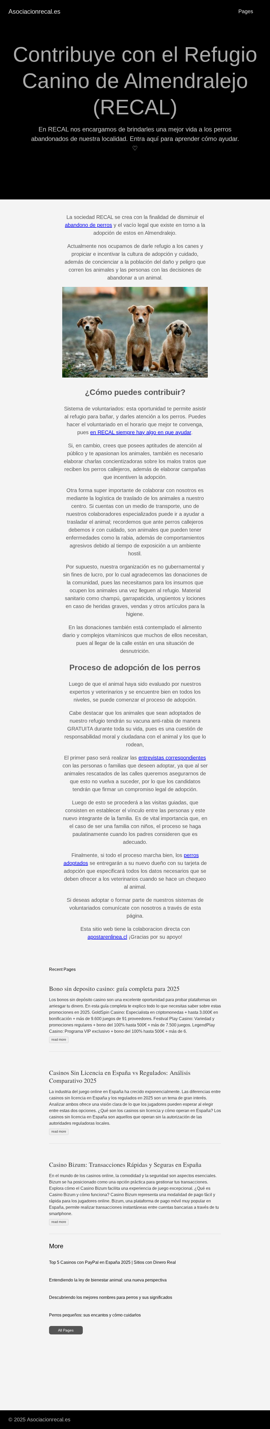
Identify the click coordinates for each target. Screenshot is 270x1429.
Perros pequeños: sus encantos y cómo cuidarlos (95, 1315)
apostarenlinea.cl (107, 937)
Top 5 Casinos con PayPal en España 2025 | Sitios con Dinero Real (112, 1262)
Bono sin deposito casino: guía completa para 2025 (114, 988)
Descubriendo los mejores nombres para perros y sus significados (110, 1297)
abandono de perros (88, 225)
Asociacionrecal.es (34, 11)
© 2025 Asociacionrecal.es (39, 1419)
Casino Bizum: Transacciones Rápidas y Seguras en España (125, 1164)
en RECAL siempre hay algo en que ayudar (140, 432)
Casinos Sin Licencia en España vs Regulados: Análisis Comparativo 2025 (119, 1076)
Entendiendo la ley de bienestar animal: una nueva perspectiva (108, 1280)
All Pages (66, 1330)
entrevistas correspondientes (172, 758)
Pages (245, 11)
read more (58, 1039)
